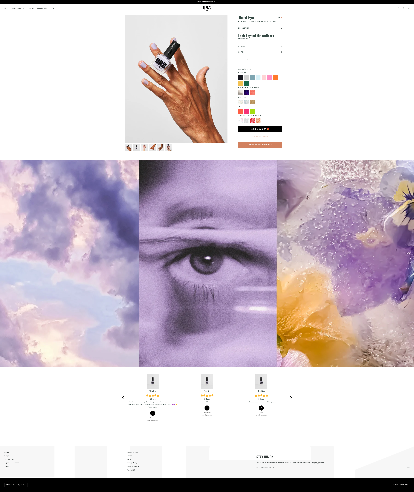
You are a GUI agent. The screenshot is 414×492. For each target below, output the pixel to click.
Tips (243, 52)
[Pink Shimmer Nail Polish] (253, 93)
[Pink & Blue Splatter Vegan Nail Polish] (241, 121)
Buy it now (260, 152)
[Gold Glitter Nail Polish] (253, 102)
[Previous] (123, 397)
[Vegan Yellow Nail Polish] (241, 84)
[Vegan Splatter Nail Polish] (258, 121)
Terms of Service (133, 466)
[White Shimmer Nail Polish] (241, 93)
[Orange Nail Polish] (276, 78)
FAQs (129, 459)
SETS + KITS (9, 459)
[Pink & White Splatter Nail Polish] (253, 121)
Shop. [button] (6, 452)
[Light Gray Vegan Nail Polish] (247, 78)
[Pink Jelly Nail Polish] (247, 112)
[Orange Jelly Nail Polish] (241, 112)
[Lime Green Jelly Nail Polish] (253, 112)
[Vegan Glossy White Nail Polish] (247, 121)
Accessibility (131, 470)
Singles (7, 456)
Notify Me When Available (260, 145)
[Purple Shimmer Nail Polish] (247, 93)
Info (243, 46)
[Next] (291, 397)
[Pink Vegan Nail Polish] (270, 78)
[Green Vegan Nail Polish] (247, 84)
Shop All (7, 466)
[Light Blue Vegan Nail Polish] (253, 78)
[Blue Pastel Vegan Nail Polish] (259, 78)
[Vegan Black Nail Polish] (241, 78)
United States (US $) (15, 485)
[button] (7, 8)
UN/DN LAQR (399, 485)
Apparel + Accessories (12, 463)
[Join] (407, 467)
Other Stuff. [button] (132, 452)
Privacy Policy (132, 463)
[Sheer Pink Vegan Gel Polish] (264, 78)
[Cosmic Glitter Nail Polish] (241, 102)
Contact (129, 456)
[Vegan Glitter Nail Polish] (247, 102)
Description (243, 28)
